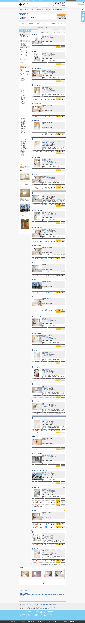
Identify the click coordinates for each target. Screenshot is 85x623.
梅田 (48, 159)
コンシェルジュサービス (24, 150)
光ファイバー (23, 138)
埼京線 (55, 607)
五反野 (49, 38)
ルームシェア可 (23, 98)
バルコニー (23, 108)
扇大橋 (30, 594)
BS (21, 136)
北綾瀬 (48, 39)
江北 (34, 594)
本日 (26, 70)
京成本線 (35, 607)
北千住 (53, 23)
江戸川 (43, 608)
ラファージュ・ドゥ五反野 (37, 316)
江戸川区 (33, 604)
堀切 (57, 594)
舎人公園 (43, 594)
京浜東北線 (49, 607)
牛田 (59, 594)
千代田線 (45, 39)
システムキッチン (23, 119)
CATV (22, 137)
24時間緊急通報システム (24, 143)
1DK (21, 51)
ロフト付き (23, 105)
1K (26, 50)
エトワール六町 (35, 548)
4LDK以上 (22, 56)
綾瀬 (48, 56)
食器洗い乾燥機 (23, 118)
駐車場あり (23, 151)
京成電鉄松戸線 (59, 607)
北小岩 (29, 605)
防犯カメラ (23, 145)
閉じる (72, 621)
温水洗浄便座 (23, 124)
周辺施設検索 (37, 614)
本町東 (34, 605)
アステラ (34, 262)
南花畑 (49, 472)
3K (26, 53)
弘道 (48, 369)
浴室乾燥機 (23, 123)
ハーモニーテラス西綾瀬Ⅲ (37, 333)
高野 (32, 594)
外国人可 (22, 96)
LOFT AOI (34, 510)
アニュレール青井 (36, 350)
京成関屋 (55, 594)
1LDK (26, 51)
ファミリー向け (23, 102)
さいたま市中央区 (39, 604)
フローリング (23, 104)
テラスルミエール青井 (36, 531)
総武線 (52, 607)
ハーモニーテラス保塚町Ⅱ (37, 68)
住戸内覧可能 (23, 149)
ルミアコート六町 (36, 487)
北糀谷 (32, 605)
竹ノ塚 (27, 595)
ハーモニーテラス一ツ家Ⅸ (37, 245)
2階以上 (22, 152)
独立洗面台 (23, 128)
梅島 (49, 321)
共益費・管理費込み (23, 45)
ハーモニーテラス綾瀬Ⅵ (37, 85)
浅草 (38, 23)
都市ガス (22, 163)
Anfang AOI (35, 51)
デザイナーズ (29, 615)
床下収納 (22, 131)
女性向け (22, 101)
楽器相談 (22, 80)
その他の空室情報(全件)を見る (38, 506)
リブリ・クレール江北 (23, 198)
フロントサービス (23, 147)
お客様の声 (37, 611)
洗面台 (22, 125)
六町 (51, 71)
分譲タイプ (23, 89)
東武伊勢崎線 (46, 38)
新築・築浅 (29, 611)
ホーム (21, 611)
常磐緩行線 (45, 56)
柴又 (36, 605)
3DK (21, 54)
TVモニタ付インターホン (25, 141)
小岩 (48, 608)
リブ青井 (34, 279)
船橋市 (54, 604)
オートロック (23, 140)
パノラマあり (22, 75)
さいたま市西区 (50, 604)
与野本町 (45, 608)
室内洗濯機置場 (23, 103)
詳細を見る (58, 99)
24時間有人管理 (23, 146)
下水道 (22, 164)
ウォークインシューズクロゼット (25, 133)
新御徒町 (31, 23)
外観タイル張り (23, 116)
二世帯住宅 (23, 92)
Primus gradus (35, 174)
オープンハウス (23, 95)
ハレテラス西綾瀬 (36, 120)
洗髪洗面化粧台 (23, 126)
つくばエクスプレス (47, 37)
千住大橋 (52, 594)
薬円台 (43, 605)
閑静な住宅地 (23, 82)
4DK (26, 55)
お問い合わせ (37, 615)
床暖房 (22, 130)
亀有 (48, 440)
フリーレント (23, 93)
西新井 (23, 595)
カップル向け (23, 100)
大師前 (25, 595)
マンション (25, 38)
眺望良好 (22, 91)
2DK (26, 52)
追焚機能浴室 (23, 122)
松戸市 (47, 604)
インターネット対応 (24, 139)
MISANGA (34, 436)
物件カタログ (21, 618)
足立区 (47, 36)
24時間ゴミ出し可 (24, 148)
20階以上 (22, 155)
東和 (48, 438)
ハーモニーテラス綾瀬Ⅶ (37, 384)
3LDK (26, 54)
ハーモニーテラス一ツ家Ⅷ (37, 227)
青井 (60, 23)
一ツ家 (49, 212)
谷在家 (40, 594)
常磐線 (45, 161)
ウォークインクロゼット (24, 132)
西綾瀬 (49, 122)
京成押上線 (63, 607)
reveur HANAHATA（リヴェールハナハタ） (40, 470)
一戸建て (22, 39)
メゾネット (23, 106)
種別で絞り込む (25, 32)
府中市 (21, 590)
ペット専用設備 (23, 79)
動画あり (27, 74)
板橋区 (57, 604)
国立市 (26, 590)
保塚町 (49, 70)
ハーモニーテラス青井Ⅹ (37, 103)
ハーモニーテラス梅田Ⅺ (37, 157)
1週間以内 (27, 71)
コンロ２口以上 (23, 117)
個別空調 (22, 162)
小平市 (23, 590)
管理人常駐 (23, 90)
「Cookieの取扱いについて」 (59, 621)
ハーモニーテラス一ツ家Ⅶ (37, 210)
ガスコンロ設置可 (23, 97)
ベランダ (22, 107)
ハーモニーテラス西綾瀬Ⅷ (37, 453)
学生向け (22, 99)
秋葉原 (23, 23)
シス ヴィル (35, 296)
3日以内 (22, 71)
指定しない (22, 70)
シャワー (22, 127)
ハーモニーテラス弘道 (36, 367)
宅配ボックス (23, 142)
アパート (22, 38)
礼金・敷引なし (23, 44)
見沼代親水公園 (48, 594)
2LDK (21, 53)
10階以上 (22, 154)
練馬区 (44, 604)
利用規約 (21, 615)
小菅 (49, 89)
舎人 (45, 594)
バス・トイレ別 (23, 121)
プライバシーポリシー (23, 614)
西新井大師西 (37, 594)
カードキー (23, 94)
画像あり (22, 74)
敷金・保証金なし (23, 43)
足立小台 (27, 594)
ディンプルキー (23, 144)
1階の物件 (22, 153)
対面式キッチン (23, 120)
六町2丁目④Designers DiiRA (38, 401)
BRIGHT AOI (35, 34)
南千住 (45, 23)
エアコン (22, 129)
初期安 (28, 614)
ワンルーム (22, 50)
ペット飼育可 (23, 78)
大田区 (36, 604)
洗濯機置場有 (23, 115)
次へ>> (63, 32)
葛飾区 (30, 604)
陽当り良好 (23, 81)
